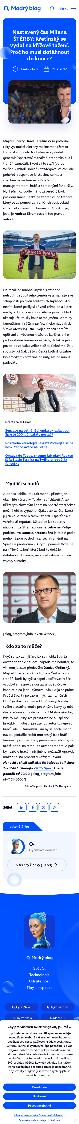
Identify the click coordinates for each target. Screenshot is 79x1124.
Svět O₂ (39, 968)
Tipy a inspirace (39, 988)
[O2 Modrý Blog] (22, 8)
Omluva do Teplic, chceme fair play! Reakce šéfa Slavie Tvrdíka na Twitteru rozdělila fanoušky (39, 459)
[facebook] (32, 807)
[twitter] (43, 807)
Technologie (39, 975)
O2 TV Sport (44, 768)
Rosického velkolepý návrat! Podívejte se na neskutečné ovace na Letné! (39, 445)
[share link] (54, 807)
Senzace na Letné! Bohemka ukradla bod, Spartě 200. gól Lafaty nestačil (37, 432)
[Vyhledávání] (52, 8)
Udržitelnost (39, 981)
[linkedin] (22, 807)
